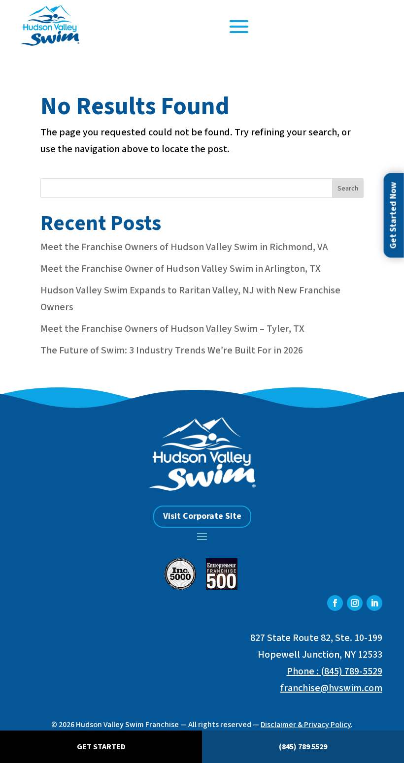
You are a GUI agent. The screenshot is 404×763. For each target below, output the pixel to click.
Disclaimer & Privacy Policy (306, 724)
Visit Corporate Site (202, 516)
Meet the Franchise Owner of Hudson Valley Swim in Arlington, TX (180, 269)
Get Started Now (393, 215)
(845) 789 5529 (303, 746)
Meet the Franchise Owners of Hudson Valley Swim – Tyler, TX (172, 329)
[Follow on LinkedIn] (374, 603)
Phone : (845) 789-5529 (334, 671)
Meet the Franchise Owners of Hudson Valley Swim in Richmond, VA (184, 247)
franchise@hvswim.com (331, 688)
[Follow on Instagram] (355, 603)
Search (347, 188)
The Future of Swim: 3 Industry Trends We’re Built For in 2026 (171, 350)
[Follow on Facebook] (335, 603)
